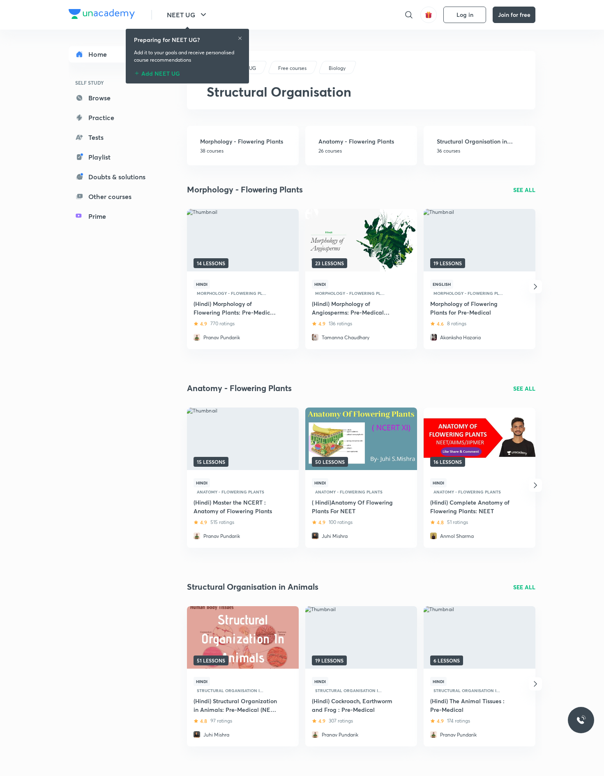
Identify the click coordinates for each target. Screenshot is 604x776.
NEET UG (181, 14)
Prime (97, 216)
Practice (101, 117)
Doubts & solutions (116, 176)
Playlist (99, 157)
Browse (99, 97)
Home (97, 54)
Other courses (109, 196)
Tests (96, 137)
